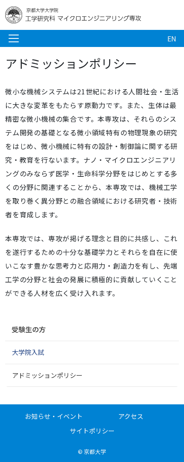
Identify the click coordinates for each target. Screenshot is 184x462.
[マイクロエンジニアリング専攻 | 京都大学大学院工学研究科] (73, 14)
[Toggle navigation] (13, 38)
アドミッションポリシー (47, 375)
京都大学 (95, 451)
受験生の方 (29, 329)
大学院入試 (28, 352)
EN (171, 38)
